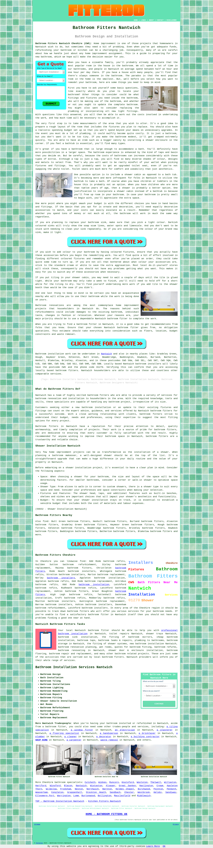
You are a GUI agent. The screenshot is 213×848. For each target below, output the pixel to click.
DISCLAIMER (171, 20)
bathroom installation (94, 584)
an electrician (125, 730)
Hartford (40, 785)
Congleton (57, 792)
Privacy (176, 824)
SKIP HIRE (41, 740)
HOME (136, 20)
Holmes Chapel (125, 789)
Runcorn (114, 782)
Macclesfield (122, 795)
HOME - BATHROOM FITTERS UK (106, 814)
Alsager (110, 785)
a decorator (103, 736)
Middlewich (144, 795)
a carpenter (74, 740)
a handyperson (109, 733)
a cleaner (70, 736)
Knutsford (128, 782)
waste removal (109, 740)
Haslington (146, 785)
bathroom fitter (98, 614)
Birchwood (144, 789)
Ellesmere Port (44, 795)
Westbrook (144, 792)
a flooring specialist (64, 733)
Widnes (102, 782)
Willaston (170, 782)
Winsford (55, 785)
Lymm (76, 795)
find (45, 521)
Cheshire (47, 782)
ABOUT (151, 20)
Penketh (171, 789)
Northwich (93, 789)
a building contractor (145, 736)
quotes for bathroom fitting (133, 647)
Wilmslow (51, 789)
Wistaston (96, 785)
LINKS (143, 20)
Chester (129, 792)
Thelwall (155, 782)
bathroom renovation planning (77, 647)
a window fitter (82, 730)
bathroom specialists (68, 782)
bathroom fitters (98, 395)
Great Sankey (127, 785)
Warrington (64, 795)
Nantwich (106, 354)
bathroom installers (61, 578)
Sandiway (170, 792)
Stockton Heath (96, 792)
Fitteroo (39, 843)
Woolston (142, 782)
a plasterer (165, 730)
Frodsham (65, 789)
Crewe (160, 785)
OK (164, 846)
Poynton (158, 789)
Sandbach (115, 792)
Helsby (158, 792)
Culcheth (90, 782)
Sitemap (37, 824)
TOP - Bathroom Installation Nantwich (59, 801)
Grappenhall (74, 792)
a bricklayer (147, 733)
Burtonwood (88, 795)
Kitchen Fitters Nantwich (104, 801)
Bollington (104, 795)
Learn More (153, 846)
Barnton (107, 789)
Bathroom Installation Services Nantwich (73, 667)
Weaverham (41, 792)
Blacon (68, 785)
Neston (79, 789)
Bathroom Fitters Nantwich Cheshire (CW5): (63, 43)
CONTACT (160, 20)
